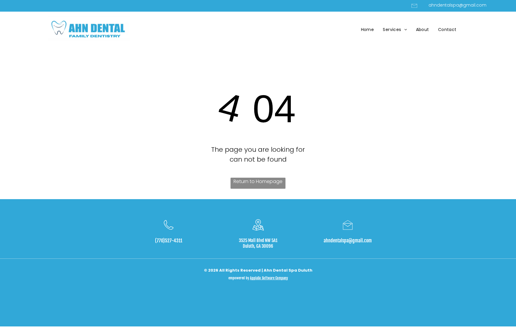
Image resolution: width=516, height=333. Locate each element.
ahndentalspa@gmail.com (348, 241)
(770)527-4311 (168, 241)
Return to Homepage (258, 181)
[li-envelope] (414, 8)
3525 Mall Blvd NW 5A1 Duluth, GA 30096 (258, 243)
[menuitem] (368, 30)
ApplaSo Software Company (269, 278)
